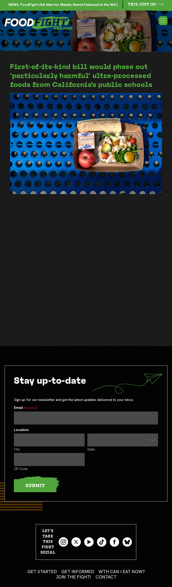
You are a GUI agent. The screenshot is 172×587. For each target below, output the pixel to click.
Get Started (42, 571)
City (17, 449)
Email (25, 408)
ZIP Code (21, 469)
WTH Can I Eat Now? (122, 571)
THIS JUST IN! (142, 4)
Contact (106, 577)
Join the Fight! (73, 577)
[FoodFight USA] (38, 22)
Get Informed (77, 571)
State (91, 449)
